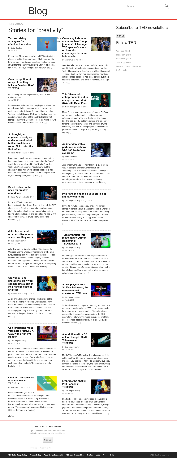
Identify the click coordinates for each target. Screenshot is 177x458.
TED (14, 427)
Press (105, 455)
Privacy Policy (35, 455)
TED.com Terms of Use (75, 455)
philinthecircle (16, 293)
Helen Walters (16, 153)
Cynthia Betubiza (14, 97)
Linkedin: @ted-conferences (128, 66)
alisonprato (69, 60)
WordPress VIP (45, 448)
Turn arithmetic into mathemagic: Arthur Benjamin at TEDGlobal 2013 (74, 239)
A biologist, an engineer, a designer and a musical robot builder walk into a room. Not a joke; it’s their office (20, 141)
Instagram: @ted (123, 54)
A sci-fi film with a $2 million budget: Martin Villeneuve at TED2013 (75, 338)
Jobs (98, 455)
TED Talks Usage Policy (17, 455)
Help (112, 455)
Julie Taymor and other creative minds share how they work (20, 234)
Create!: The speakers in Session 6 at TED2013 (21, 380)
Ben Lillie (14, 387)
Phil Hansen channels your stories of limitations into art (84, 195)
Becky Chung (70, 107)
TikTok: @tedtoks (123, 62)
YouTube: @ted (123, 50)
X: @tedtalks (121, 70)
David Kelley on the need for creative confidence (19, 190)
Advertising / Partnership (53, 455)
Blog (18, 10)
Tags (10, 23)
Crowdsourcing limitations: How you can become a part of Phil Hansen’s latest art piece (20, 283)
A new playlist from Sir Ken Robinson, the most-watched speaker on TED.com (75, 289)
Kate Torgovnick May (30, 94)
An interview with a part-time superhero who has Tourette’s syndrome (74, 148)
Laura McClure (44, 94)
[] (50, 67)
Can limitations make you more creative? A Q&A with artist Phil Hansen (21, 332)
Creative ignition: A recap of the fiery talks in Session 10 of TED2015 (21, 83)
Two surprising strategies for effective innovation (20, 41)
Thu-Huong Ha (16, 94)
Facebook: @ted (123, 58)
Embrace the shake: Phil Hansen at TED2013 (74, 384)
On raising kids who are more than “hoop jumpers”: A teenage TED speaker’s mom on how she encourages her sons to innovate (74, 47)
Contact (90, 455)
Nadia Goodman (17, 48)
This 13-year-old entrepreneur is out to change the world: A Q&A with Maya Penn (75, 98)
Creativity (19, 23)
